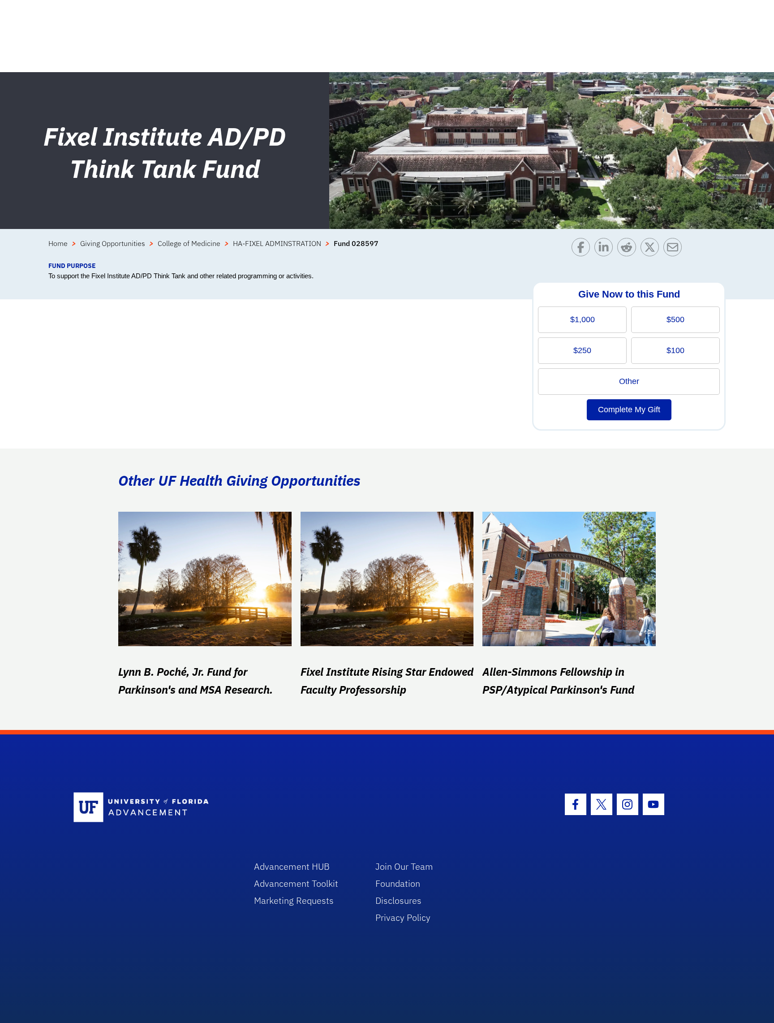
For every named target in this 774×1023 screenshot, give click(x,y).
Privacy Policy (402, 917)
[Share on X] (652, 249)
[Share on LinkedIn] (605, 249)
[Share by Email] (674, 249)
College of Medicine (189, 243)
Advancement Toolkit (296, 883)
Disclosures (398, 900)
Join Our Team (404, 866)
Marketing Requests (294, 900)
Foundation (397, 883)
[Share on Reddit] (628, 249)
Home (58, 243)
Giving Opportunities (112, 243)
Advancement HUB (292, 866)
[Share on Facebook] (583, 249)
